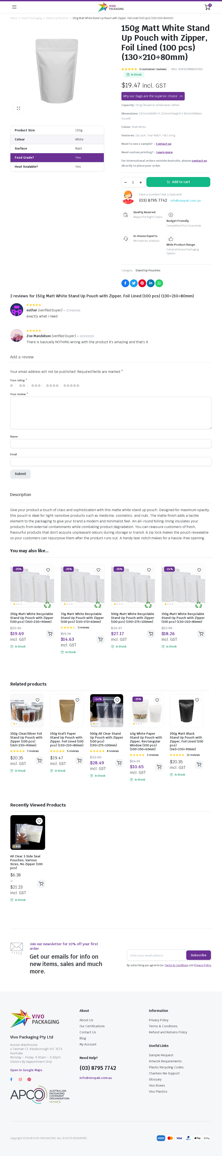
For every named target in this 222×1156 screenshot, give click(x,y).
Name (14, 436)
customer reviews (152, 69)
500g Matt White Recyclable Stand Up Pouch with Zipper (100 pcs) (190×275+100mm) (132, 618)
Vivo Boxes (157, 1085)
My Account (88, 1044)
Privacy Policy (202, 965)
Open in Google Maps (26, 1070)
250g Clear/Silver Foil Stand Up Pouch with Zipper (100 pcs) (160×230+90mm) (26, 739)
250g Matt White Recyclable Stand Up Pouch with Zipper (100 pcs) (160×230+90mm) (31, 618)
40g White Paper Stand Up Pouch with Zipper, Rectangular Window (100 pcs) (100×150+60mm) (146, 741)
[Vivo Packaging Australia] (111, 7)
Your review (19, 394)
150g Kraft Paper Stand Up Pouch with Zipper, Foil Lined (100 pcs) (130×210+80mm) (66, 739)
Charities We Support (164, 1073)
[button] (48, 570)
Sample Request (161, 1055)
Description (20, 494)
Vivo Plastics (158, 1091)
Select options (50, 634)
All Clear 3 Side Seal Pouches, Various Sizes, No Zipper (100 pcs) (26, 862)
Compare (50, 578)
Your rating (18, 380)
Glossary (155, 1079)
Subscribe (198, 955)
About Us (86, 1020)
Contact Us (88, 1032)
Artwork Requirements (165, 1061)
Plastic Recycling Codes (166, 1067)
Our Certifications (92, 1026)
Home (13, 18)
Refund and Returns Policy (168, 1032)
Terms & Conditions (176, 965)
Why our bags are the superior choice (150, 96)
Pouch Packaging (31, 18)
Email (13, 454)
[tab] (20, 494)
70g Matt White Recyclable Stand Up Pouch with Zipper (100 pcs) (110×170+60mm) (82, 618)
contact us (199, 161)
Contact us (163, 144)
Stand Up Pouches (57, 18)
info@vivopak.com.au (185, 201)
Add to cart (181, 182)
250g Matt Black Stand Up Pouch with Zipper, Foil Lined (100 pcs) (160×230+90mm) (186, 741)
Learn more (165, 152)
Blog (83, 1038)
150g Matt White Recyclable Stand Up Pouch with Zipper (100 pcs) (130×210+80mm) (183, 618)
